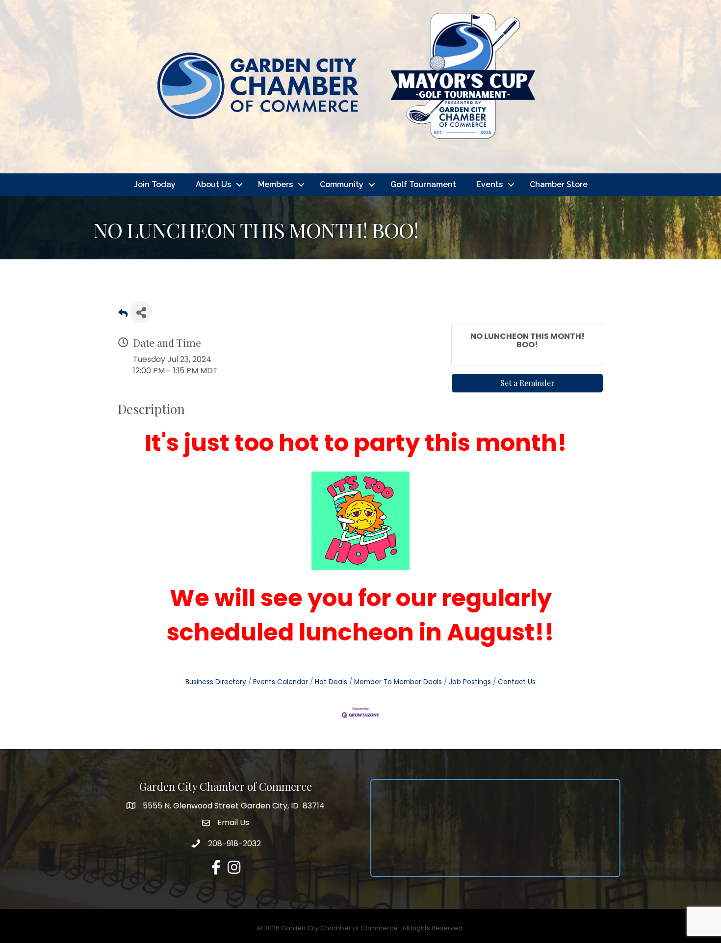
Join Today (155, 184)
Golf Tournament (423, 184)
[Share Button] (141, 312)
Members (275, 184)
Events (489, 184)
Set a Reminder (527, 383)
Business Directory (215, 682)
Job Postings (470, 682)
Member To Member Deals (398, 682)
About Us (213, 184)
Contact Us (517, 682)
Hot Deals (331, 682)
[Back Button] (123, 315)
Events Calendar (280, 682)
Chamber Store (559, 184)
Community (341, 184)
